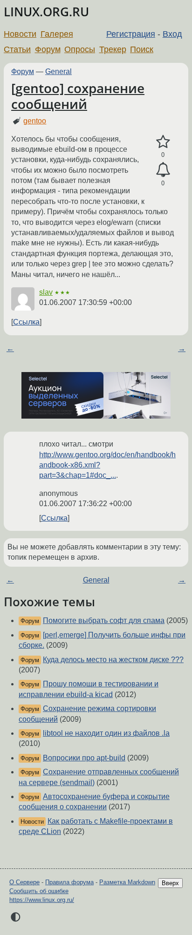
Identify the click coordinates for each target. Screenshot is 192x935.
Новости (20, 34)
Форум (48, 49)
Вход (172, 34)
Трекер (112, 49)
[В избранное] (162, 142)
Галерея (57, 34)
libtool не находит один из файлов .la (106, 733)
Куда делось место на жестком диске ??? (113, 660)
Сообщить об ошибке (39, 891)
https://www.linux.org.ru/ (41, 899)
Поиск (141, 49)
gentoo (34, 121)
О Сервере (24, 882)
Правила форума (69, 882)
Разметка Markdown (127, 882)
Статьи (17, 49)
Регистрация (130, 34)
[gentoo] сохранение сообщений (77, 96)
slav (46, 292)
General (58, 71)
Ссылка (26, 322)
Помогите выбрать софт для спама (104, 620)
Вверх (170, 883)
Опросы (79, 49)
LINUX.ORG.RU (46, 12)
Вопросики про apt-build (84, 758)
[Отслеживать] (162, 170)
